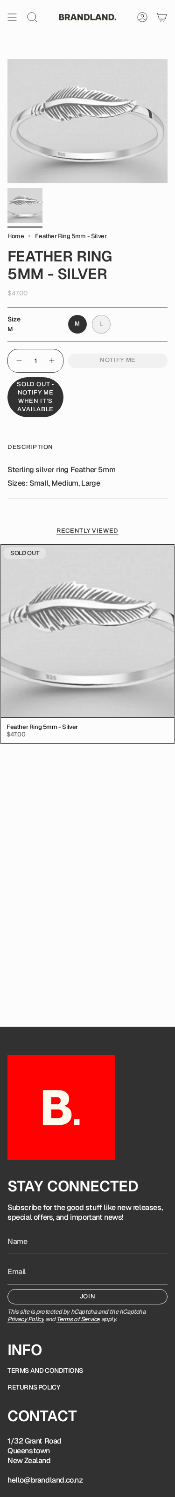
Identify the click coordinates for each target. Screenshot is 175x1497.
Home (15, 236)
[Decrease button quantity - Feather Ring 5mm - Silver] (18, 361)
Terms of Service (78, 1319)
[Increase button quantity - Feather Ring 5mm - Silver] (52, 361)
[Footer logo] (61, 1107)
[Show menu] (12, 17)
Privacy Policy (25, 1319)
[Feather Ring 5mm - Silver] (87, 631)
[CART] (162, 17)
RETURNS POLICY (33, 1387)
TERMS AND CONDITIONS (45, 1370)
